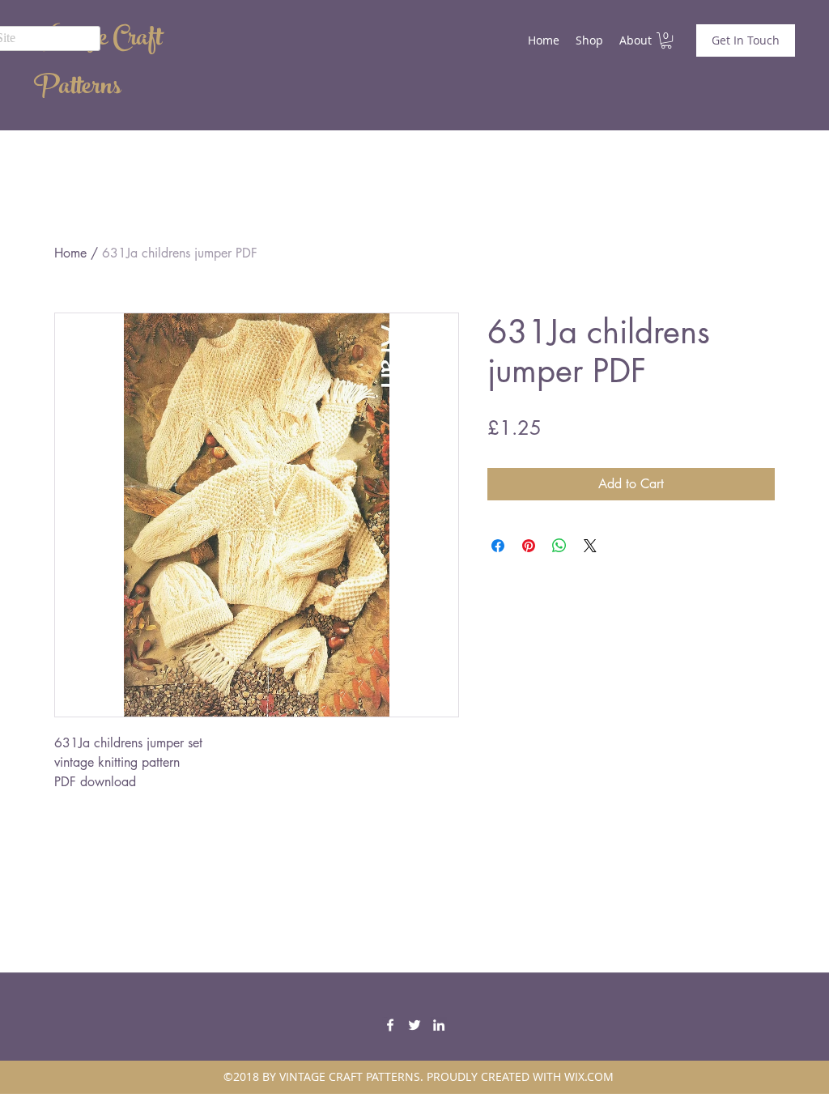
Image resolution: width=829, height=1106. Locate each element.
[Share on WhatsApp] (559, 545)
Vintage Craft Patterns (98, 65)
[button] (666, 40)
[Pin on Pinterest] (528, 545)
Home (70, 253)
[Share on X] (590, 545)
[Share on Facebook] (498, 545)
